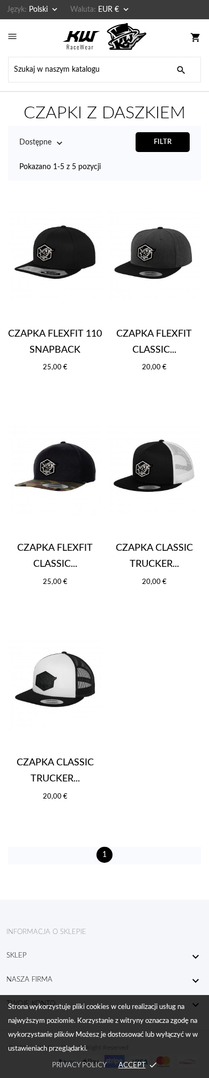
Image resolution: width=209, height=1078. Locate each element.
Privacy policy (79, 1065)
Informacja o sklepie (46, 932)
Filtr (162, 142)
